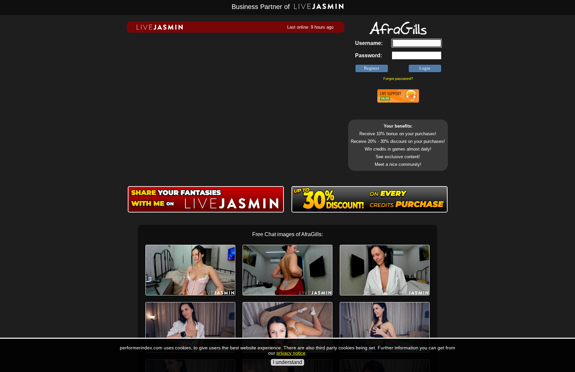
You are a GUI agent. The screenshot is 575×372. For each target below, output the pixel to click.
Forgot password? (398, 79)
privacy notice (291, 353)
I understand (287, 362)
